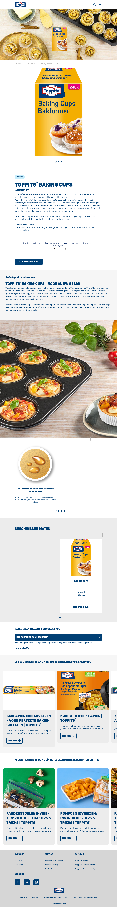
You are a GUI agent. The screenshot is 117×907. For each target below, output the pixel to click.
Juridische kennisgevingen (55, 897)
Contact (48, 869)
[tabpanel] (58, 112)
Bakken (19, 177)
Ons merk (19, 865)
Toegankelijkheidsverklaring (85, 897)
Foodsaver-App (51, 865)
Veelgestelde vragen (54, 860)
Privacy (23, 897)
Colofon (35, 897)
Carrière (18, 860)
